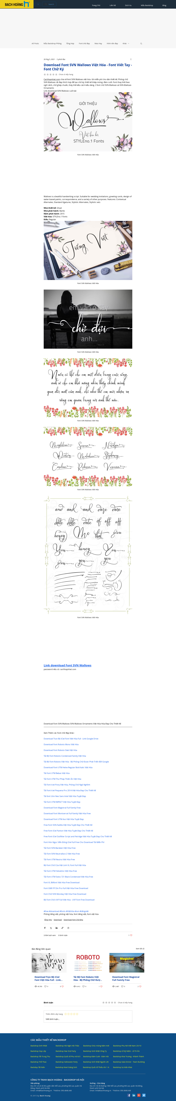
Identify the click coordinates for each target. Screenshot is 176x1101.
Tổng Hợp (70, 43)
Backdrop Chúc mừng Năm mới (96, 1045)
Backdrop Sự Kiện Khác (122, 1067)
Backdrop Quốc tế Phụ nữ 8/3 (68, 1056)
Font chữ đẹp (84, 43)
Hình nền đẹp (112, 43)
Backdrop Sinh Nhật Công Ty (95, 1051)
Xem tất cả (140, 948)
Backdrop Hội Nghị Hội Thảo (67, 1045)
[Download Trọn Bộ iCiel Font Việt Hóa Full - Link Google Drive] (49, 963)
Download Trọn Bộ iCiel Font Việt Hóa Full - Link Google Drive (48, 979)
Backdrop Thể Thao (38, 1062)
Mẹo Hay (98, 43)
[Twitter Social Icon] (143, 1095)
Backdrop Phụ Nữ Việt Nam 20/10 (127, 1045)
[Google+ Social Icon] (138, 1095)
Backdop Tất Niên (38, 1067)
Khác (125, 43)
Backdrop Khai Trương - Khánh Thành (128, 1056)
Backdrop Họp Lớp (38, 1051)
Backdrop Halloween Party (67, 1062)
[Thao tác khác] (130, 59)
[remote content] (88, 178)
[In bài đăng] (68, 928)
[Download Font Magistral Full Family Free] (126, 963)
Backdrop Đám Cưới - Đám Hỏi (96, 1056)
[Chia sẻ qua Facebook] (45, 928)
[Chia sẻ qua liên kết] (62, 928)
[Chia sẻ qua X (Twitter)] (51, 928)
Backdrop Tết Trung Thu (40, 1056)
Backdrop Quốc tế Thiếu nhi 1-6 (96, 1067)
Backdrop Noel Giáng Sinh (66, 1067)
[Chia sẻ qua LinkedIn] (56, 928)
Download (58, 920)
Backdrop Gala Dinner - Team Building (129, 1062)
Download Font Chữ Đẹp (73, 920)
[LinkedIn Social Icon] (133, 1095)
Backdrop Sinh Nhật (39, 1045)
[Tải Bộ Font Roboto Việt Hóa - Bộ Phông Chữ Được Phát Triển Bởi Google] (88, 963)
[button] (141, 43)
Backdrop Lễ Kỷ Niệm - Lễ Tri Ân (126, 1051)
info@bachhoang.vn (44, 1090)
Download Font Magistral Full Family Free (125, 979)
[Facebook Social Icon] (128, 1095)
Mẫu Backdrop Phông (52, 43)
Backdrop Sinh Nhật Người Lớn (96, 1062)
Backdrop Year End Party (66, 1051)
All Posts (35, 43)
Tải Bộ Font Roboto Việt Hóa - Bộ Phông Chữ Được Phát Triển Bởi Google (87, 979)
